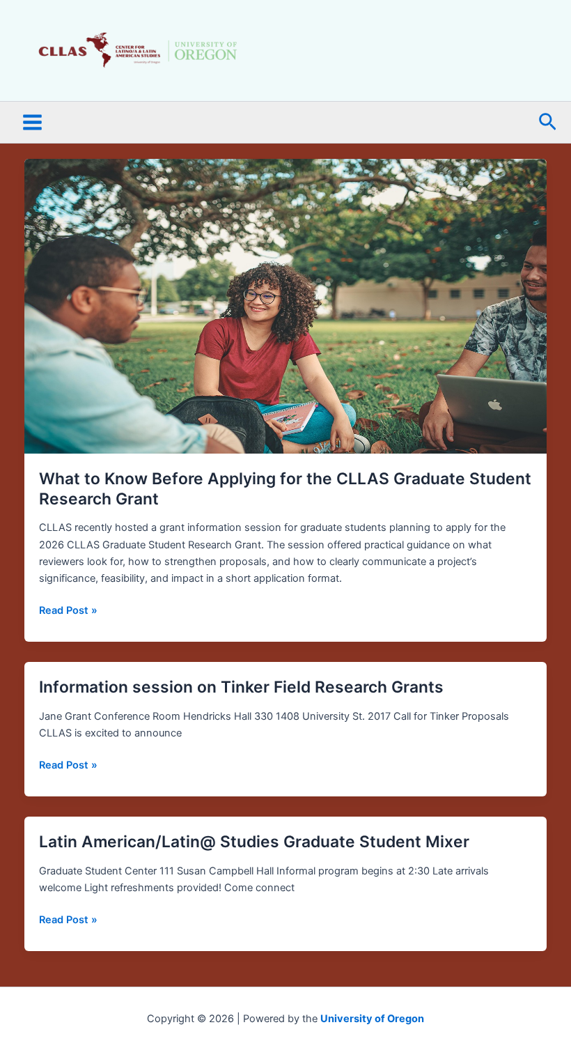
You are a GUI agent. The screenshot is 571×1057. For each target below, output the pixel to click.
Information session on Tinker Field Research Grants (241, 687)
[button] (547, 122)
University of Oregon (372, 1018)
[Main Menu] (32, 123)
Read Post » (68, 609)
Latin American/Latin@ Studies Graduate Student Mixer (254, 841)
